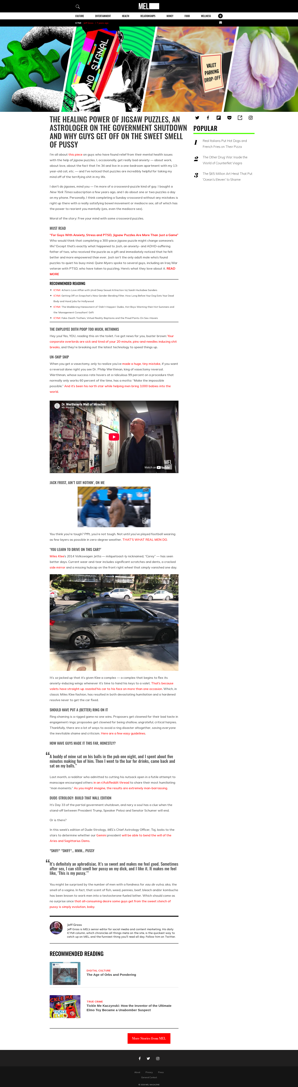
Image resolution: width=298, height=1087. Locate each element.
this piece (75, 154)
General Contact (149, 1077)
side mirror (57, 567)
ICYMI (78, 23)
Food (187, 16)
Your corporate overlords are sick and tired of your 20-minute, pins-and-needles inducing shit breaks (113, 341)
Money (170, 16)
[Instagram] (251, 117)
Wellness (206, 16)
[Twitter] (197, 117)
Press (161, 1072)
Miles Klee (57, 556)
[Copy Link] (240, 117)
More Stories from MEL (149, 1038)
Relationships (147, 16)
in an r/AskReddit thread (111, 782)
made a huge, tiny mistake (141, 364)
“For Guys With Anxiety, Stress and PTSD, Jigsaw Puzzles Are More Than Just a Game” (114, 235)
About (137, 1072)
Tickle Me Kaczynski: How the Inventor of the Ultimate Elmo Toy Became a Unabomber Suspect (129, 1008)
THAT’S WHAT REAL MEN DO (144, 539)
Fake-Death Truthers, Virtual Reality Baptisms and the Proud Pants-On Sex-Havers (105, 318)
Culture (79, 16)
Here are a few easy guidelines (123, 733)
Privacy (149, 1072)
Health (125, 16)
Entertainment (103, 16)
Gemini (101, 835)
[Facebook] (208, 117)
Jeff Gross (88, 23)
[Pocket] (229, 117)
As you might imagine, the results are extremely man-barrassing (120, 788)
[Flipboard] (219, 117)
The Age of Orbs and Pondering (111, 974)
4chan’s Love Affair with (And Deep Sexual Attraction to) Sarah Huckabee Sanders (105, 290)
